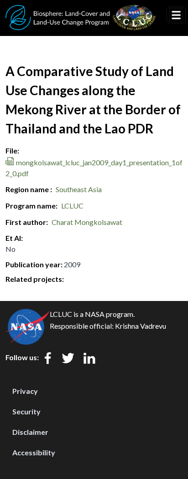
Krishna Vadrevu (140, 325)
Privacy (25, 391)
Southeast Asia (79, 189)
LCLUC (72, 205)
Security (26, 411)
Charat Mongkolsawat (87, 222)
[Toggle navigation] (176, 15)
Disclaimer (30, 432)
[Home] (80, 10)
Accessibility (33, 452)
